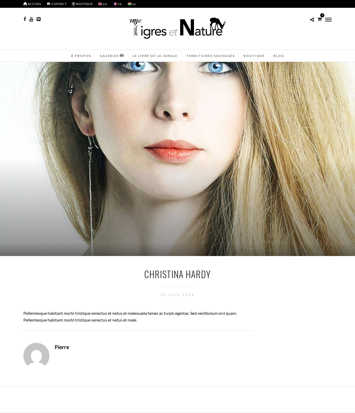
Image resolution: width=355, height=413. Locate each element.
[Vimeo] (39, 19)
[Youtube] (31, 19)
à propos (81, 56)
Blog (278, 56)
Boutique (254, 56)
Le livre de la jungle (155, 56)
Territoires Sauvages (210, 56)
